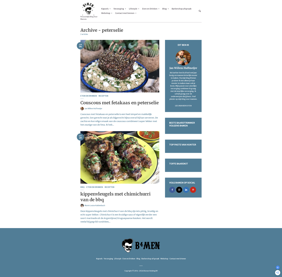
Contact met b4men (124, 13)
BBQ (82, 187)
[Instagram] (179, 190)
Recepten (103, 96)
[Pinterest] (193, 190)
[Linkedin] (186, 190)
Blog (164, 8)
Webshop (105, 13)
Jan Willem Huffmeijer (93, 108)
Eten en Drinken (149, 8)
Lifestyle (133, 8)
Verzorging (118, 8)
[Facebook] (172, 190)
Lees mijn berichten (183, 106)
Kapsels (105, 8)
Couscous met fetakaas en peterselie (119, 103)
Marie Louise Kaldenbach (95, 205)
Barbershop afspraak (181, 8)
